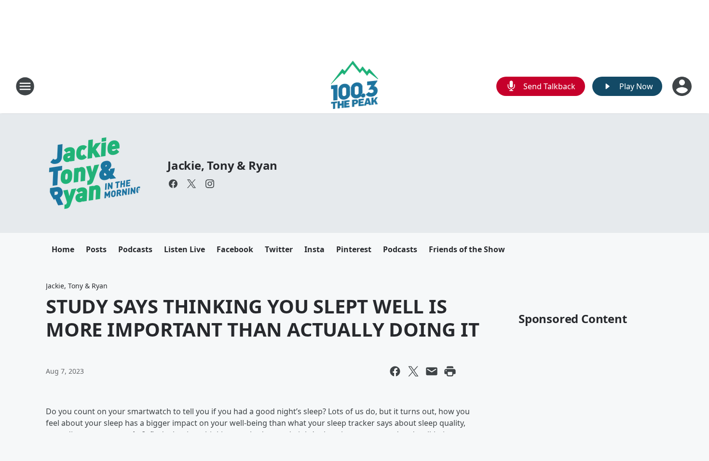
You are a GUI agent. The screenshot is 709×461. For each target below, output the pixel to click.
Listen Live (184, 249)
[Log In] (683, 86)
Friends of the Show (467, 249)
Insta (314, 249)
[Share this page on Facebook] (395, 371)
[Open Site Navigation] (25, 86)
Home (63, 249)
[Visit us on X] (191, 184)
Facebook (235, 249)
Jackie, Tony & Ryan (222, 165)
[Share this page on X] (413, 371)
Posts (96, 249)
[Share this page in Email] (431, 371)
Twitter (279, 249)
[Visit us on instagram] (210, 184)
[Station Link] (355, 86)
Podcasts (135, 249)
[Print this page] (450, 371)
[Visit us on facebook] (173, 184)
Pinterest (353, 249)
